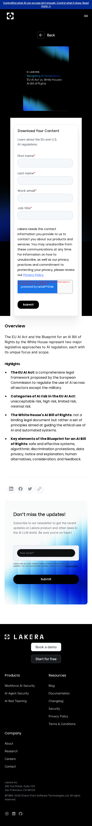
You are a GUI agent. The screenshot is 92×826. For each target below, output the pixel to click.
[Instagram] (7, 814)
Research (11, 751)
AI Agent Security (17, 693)
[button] (86, 15)
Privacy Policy (71, 566)
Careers (10, 759)
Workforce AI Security (20, 685)
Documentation (59, 693)
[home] (10, 16)
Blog (52, 685)
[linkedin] (14, 814)
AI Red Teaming (16, 701)
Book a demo (46, 647)
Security (54, 708)
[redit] (20, 814)
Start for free (46, 659)
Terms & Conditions (62, 724)
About (9, 743)
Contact (10, 766)
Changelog (56, 701)
